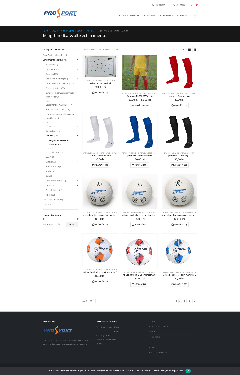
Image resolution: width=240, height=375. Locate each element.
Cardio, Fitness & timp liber (57, 83)
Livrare (153, 331)
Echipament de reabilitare (56, 104)
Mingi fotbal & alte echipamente (147, 93)
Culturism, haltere (53, 88)
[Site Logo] (60, 13)
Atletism (49, 64)
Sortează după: (88, 49)
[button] (191, 5)
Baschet (49, 74)
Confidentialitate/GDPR (160, 326)
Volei (48, 194)
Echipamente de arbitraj (56, 109)
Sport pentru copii (53, 180)
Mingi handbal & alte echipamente (104, 81)
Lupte (48, 161)
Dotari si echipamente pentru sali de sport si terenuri (61, 95)
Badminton (50, 69)
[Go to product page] (100, 66)
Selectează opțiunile (140, 105)
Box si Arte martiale (54, 78)
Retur (153, 347)
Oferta (45, 204)
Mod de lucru (156, 337)
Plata (153, 342)
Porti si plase (53, 152)
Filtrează (72, 224)
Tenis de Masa (52, 190)
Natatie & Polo (52, 166)
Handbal (86, 81)
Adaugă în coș (101, 92)
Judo (47, 157)
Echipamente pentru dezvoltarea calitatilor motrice (60, 116)
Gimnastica (50, 131)
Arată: (175, 49)
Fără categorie (101, 335)
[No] (236, 370)
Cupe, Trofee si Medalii (52, 55)
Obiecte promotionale (52, 199)
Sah (47, 176)
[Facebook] (195, 16)
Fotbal (124, 93)
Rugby (48, 171)
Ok (188, 371)
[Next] (194, 301)
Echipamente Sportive (53, 59)
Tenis (48, 185)
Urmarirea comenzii (159, 352)
